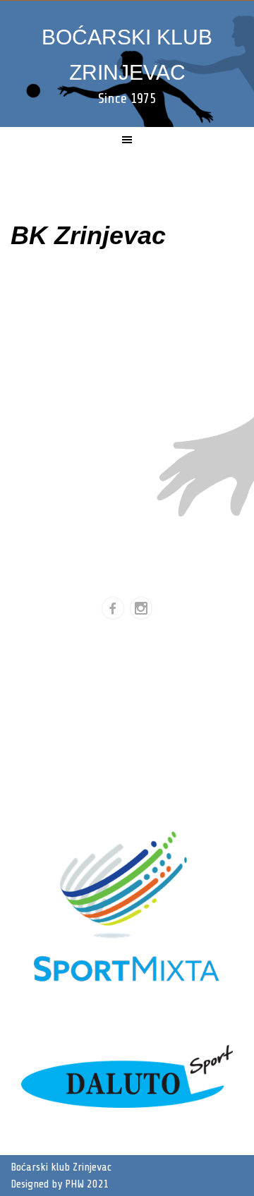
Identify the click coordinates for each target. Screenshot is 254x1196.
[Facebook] (112, 608)
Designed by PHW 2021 (60, 1184)
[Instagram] (141, 608)
